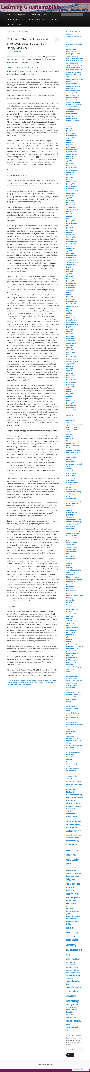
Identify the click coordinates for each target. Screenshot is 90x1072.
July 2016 (69, 308)
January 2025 (70, 147)
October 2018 (71, 260)
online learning (72, 621)
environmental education (73, 855)
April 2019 (69, 251)
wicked (68, 761)
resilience (70, 921)
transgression (71, 722)
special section (71, 685)
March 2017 (70, 297)
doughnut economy (73, 519)
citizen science (71, 473)
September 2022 (72, 191)
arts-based (70, 434)
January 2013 (70, 378)
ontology (69, 625)
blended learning (72, 446)
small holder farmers (74, 681)
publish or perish (72, 660)
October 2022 (71, 189)
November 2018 (71, 258)
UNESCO (69, 734)
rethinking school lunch (46, 682)
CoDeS (80, 806)
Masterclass (70, 600)
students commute (73, 694)
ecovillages (70, 529)
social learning (71, 683)
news (77, 897)
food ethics (70, 873)
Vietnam (69, 743)
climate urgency (72, 806)
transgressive (71, 1007)
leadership (70, 890)
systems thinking (72, 970)
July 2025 (69, 140)
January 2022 (70, 205)
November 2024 (71, 152)
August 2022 (70, 193)
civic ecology (71, 478)
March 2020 (70, 235)
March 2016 (70, 315)
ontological (70, 623)
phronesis (70, 635)
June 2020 (69, 228)
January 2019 (70, 253)
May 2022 (69, 195)
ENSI (67, 540)
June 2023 (69, 175)
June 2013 (69, 366)
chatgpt (69, 469)
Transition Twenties (73, 727)
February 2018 (71, 278)
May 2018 (69, 272)
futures (69, 563)
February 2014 (71, 352)
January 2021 (70, 221)
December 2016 (71, 302)
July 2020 (69, 225)
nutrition (28, 682)
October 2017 (71, 288)
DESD (69, 821)
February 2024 (71, 165)
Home (9, 15)
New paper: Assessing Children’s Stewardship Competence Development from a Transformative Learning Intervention (74, 51)
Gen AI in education (73, 570)
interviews (70, 586)
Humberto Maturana (74, 579)
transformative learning (72, 996)
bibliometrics (71, 789)
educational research (74, 835)
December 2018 (71, 255)
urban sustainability (73, 741)
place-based (70, 637)
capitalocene (71, 455)
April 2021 (69, 216)
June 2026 (69, 131)
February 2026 (71, 133)
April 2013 (69, 371)
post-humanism (72, 648)
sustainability (34, 680)
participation (71, 630)
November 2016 (71, 304)
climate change (72, 482)
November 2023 (71, 170)
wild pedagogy (71, 764)
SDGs (68, 671)
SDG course (70, 669)
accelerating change (73, 781)
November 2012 (71, 382)
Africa (80, 784)
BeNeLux (69, 436)
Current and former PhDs (15, 19)
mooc (68, 605)
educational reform (73, 533)
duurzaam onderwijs (74, 522)
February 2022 (71, 202)
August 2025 (70, 138)
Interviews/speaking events (37, 19)
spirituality (70, 688)
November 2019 (71, 244)
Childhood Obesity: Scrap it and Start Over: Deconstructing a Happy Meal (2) (27, 43)
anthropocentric (72, 429)
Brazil (68, 798)
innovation (71, 887)
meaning (70, 897)
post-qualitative (72, 653)
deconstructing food (73, 819)
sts (67, 690)
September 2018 (72, 262)
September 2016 (72, 306)
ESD (67, 554)
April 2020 (69, 232)
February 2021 (71, 218)
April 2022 (69, 198)
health (22, 682)
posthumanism (71, 658)
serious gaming (72, 676)
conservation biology (74, 501)
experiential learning (73, 868)
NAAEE (68, 612)
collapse (69, 487)
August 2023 (70, 172)
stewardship (70, 936)
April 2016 (69, 313)
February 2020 (71, 237)
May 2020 (69, 230)
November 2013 (71, 357)
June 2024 (69, 156)
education (73, 831)
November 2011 (71, 407)
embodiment (71, 538)
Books (45, 15)
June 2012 (69, 391)
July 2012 (69, 389)
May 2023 (69, 177)
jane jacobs (70, 588)
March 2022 (70, 200)
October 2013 (71, 359)
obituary (69, 616)
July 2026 (69, 129)
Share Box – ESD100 (14, 24)
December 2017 (71, 283)
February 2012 (71, 401)
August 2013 (70, 364)
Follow (70, 1055)
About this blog (35, 15)
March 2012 (70, 398)
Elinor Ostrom (71, 535)
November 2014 (71, 338)
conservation (71, 498)
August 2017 (70, 290)
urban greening (72, 738)
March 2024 (70, 163)
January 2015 (70, 336)
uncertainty (73, 1021)
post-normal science (72, 911)
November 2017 (71, 285)
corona (69, 508)
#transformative (72, 779)
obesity (34, 682)
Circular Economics (73, 471)
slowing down (71, 678)
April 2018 (69, 274)
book (68, 448)
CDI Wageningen (72, 457)
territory (69, 711)
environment (71, 847)
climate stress (71, 485)
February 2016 (71, 318)
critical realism (71, 816)
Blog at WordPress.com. (45, 1064)
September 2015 (72, 325)
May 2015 (69, 329)
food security (71, 559)
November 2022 (71, 186)
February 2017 (71, 299)
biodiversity (70, 443)
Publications (54, 19)
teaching (76, 973)
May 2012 (69, 394)
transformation (74, 987)
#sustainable (71, 776)
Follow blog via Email (74, 1035)
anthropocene (71, 427)
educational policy (73, 531)
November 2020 (71, 223)
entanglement (74, 844)
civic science (70, 480)
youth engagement (73, 768)
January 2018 (70, 281)
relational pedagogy (73, 667)
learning (16, 680)
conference (70, 494)
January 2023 (70, 184)
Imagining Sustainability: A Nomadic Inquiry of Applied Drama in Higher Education (73, 116)
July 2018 (69, 267)
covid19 (69, 510)
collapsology (71, 489)
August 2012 (70, 387)
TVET (68, 729)
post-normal (24, 680)
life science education (74, 595)
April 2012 (69, 396)
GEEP (68, 565)
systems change (72, 708)
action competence (73, 418)
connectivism (71, 813)
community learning (73, 492)
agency (69, 422)
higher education (72, 577)
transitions (71, 1017)
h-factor (78, 873)
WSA (68, 766)
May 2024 (69, 159)
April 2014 (69, 348)
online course (71, 618)
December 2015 (71, 320)
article (68, 432)
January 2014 (70, 355)
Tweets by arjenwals (73, 37)
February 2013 (71, 375)
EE (67, 843)
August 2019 (70, 248)
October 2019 (71, 246)
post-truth (70, 655)
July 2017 (69, 292)
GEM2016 (69, 568)
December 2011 (71, 405)
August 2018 (70, 265)
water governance (73, 752)
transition (70, 1015)
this (23, 95)
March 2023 (70, 179)
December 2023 (71, 168)
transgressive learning (74, 725)
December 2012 (71, 380)
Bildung (69, 441)
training (69, 978)
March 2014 (70, 350)
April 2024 (69, 161)
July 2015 (69, 327)
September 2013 (72, 361)
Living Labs (70, 598)
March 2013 (70, 373)
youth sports (71, 771)
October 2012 (71, 384)
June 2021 (69, 212)
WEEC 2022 (70, 754)
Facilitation (70, 556)
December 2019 (71, 241)
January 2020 (70, 239)
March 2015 (70, 334)
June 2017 (69, 295)
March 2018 (70, 276)
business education (73, 452)
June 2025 (69, 142)
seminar (69, 674)
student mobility (72, 692)
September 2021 (72, 209)
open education (72, 628)
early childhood (72, 524)
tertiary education (73, 975)
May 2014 (69, 345)
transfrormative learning (16, 684)
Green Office (71, 575)
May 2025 (69, 145)
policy (68, 641)
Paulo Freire (70, 632)
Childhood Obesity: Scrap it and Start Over (23, 67)
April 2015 (69, 331)
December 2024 (71, 149)
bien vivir (69, 439)
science (77, 921)
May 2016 (69, 311)
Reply (28, 684)
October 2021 (71, 207)
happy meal (15, 682)
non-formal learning (73, 614)
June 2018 (69, 269)
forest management (73, 561)
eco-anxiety (70, 526)
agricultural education (74, 425)
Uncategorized (71, 731)
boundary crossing (73, 450)
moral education (72, 609)
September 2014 (72, 343)
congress (69, 496)
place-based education (73, 906)
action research (72, 784)
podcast (69, 639)
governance (70, 572)
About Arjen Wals (20, 15)
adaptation (70, 420)
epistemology (71, 552)
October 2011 (71, 410)
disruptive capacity (73, 825)
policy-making (71, 644)
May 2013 (69, 368)
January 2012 (70, 403)
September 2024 (72, 154)
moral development (73, 607)
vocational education (74, 745)
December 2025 (71, 136)
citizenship (70, 475)
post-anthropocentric (74, 646)
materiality (70, 602)
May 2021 (69, 214)
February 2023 (71, 182)
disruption (70, 517)
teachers (69, 973)
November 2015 (71, 322)
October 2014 (71, 341)
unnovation (70, 736)
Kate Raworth (71, 591)
